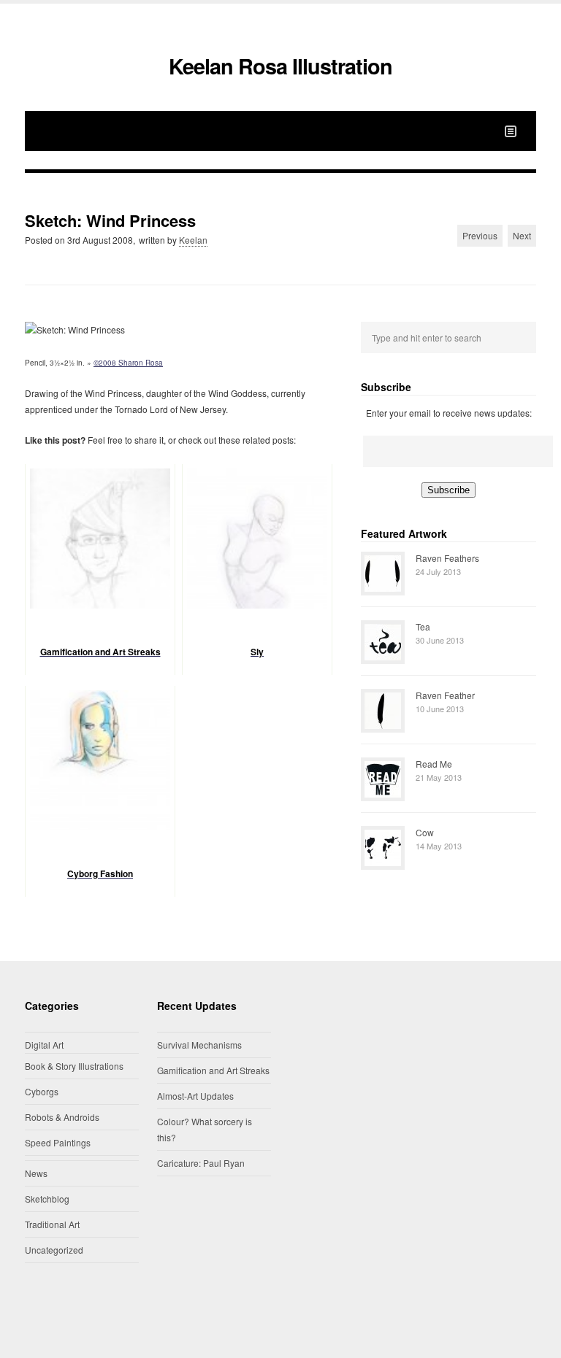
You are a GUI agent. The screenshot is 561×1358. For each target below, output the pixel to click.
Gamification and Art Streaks (213, 1070)
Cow (425, 832)
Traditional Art (52, 1224)
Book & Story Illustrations (74, 1066)
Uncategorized (54, 1249)
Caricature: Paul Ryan (201, 1163)
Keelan (193, 240)
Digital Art (44, 1044)
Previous (479, 235)
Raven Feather (445, 695)
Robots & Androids (62, 1117)
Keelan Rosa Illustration (280, 66)
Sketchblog (47, 1198)
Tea (423, 626)
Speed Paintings (58, 1142)
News (36, 1173)
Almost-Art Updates (195, 1095)
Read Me (434, 763)
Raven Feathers (447, 558)
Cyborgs (41, 1091)
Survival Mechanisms (199, 1044)
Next (522, 235)
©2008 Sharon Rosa (128, 363)
